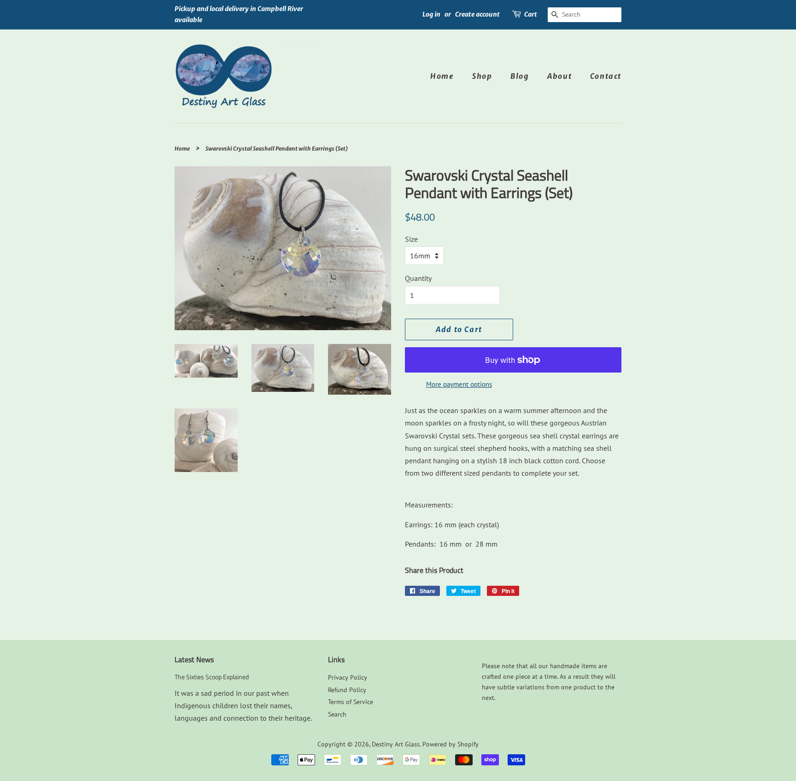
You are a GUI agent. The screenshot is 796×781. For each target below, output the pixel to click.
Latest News (194, 659)
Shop (482, 76)
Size (411, 239)
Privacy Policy (347, 677)
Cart (530, 14)
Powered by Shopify (450, 744)
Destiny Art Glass (396, 744)
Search (337, 714)
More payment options (459, 384)
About (559, 76)
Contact (605, 76)
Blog (519, 76)
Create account (477, 14)
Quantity (418, 278)
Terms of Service (350, 702)
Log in (431, 14)
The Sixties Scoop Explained (212, 677)
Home (442, 76)
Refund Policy (347, 690)
